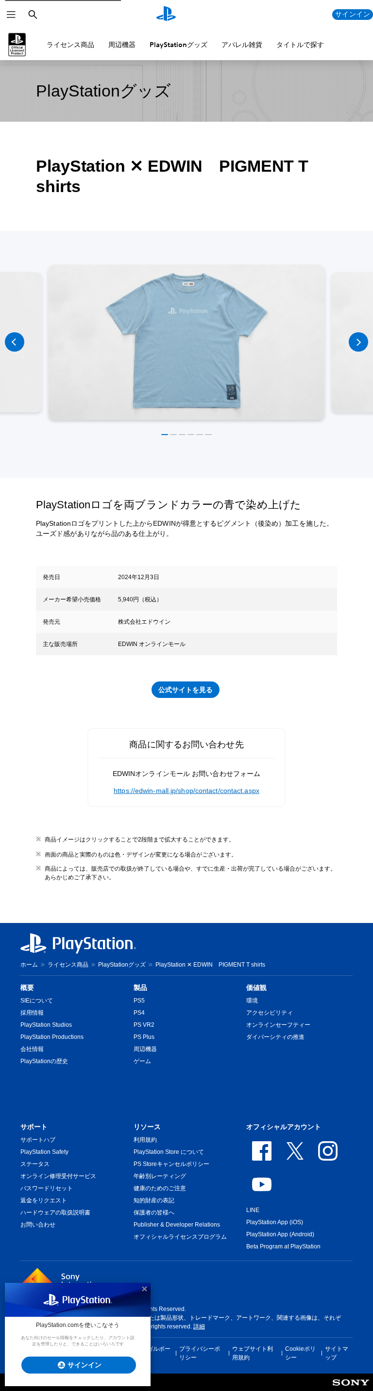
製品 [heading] (140, 987)
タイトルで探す (300, 44)
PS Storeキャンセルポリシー (171, 1164)
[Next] (358, 342)
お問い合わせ (37, 1224)
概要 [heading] (27, 987)
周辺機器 (122, 44)
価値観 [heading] (256, 987)
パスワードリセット (46, 1188)
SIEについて (36, 1000)
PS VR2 (144, 1024)
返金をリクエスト (43, 1200)
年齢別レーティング (160, 1176)
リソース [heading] (147, 1127)
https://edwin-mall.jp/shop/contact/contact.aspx (186, 790)
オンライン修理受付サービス (58, 1176)
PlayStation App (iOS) (274, 1222)
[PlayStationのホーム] (166, 14)
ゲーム (142, 1061)
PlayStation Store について (169, 1151)
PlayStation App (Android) (280, 1234)
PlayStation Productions (52, 1037)
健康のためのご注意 (160, 1188)
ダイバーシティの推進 (275, 1037)
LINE (252, 1210)
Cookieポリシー (300, 1353)
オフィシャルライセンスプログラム (180, 1236)
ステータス (35, 1164)
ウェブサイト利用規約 (252, 1353)
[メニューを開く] (11, 14)
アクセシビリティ (269, 1012)
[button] (164, 434)
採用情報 (32, 1012)
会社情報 (32, 1049)
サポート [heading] (34, 1127)
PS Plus (144, 1037)
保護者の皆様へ (154, 1212)
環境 (252, 1000)
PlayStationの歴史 (44, 1061)
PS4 (139, 1012)
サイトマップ (336, 1353)
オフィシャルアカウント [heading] (283, 1127)
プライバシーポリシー (199, 1353)
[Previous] (14, 342)
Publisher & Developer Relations (177, 1224)
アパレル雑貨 (241, 44)
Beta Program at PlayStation (283, 1246)
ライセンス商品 (70, 44)
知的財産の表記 (154, 1200)
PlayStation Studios (46, 1024)
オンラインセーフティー (278, 1024)
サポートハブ (37, 1139)
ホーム (29, 964)
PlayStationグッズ (178, 44)
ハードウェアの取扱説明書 (55, 1212)
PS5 (139, 1000)
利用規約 (145, 1139)
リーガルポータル (153, 1353)
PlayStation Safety (44, 1151)
